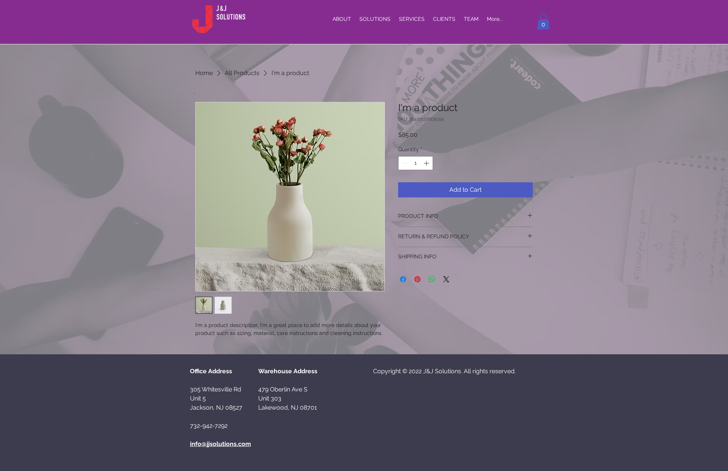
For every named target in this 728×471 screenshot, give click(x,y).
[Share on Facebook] (403, 279)
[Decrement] (404, 163)
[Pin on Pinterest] (417, 279)
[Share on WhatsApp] (431, 279)
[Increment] (427, 163)
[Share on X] (446, 279)
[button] (543, 22)
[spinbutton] (415, 163)
